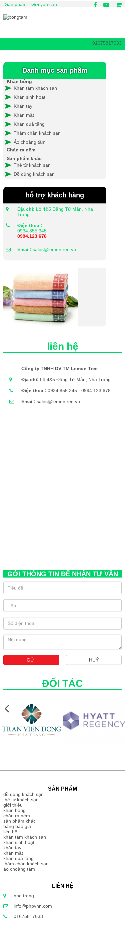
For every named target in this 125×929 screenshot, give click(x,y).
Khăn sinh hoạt (29, 97)
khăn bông (14, 810)
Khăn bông (19, 81)
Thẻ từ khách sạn (32, 165)
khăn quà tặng (18, 858)
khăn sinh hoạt (18, 842)
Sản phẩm (16, 4)
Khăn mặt (24, 115)
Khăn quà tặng (29, 124)
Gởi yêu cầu (44, 4)
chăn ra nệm (16, 815)
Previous (6, 708)
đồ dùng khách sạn (23, 794)
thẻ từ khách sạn (21, 799)
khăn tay (12, 847)
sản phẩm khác (19, 821)
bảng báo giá (17, 826)
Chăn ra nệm (21, 149)
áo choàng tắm (19, 869)
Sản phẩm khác (24, 158)
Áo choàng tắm (30, 142)
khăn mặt (13, 853)
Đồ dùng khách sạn (34, 174)
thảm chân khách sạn (26, 863)
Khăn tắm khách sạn (34, 88)
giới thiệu (13, 805)
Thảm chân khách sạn (37, 133)
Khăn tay (23, 106)
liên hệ (10, 831)
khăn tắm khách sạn (24, 837)
